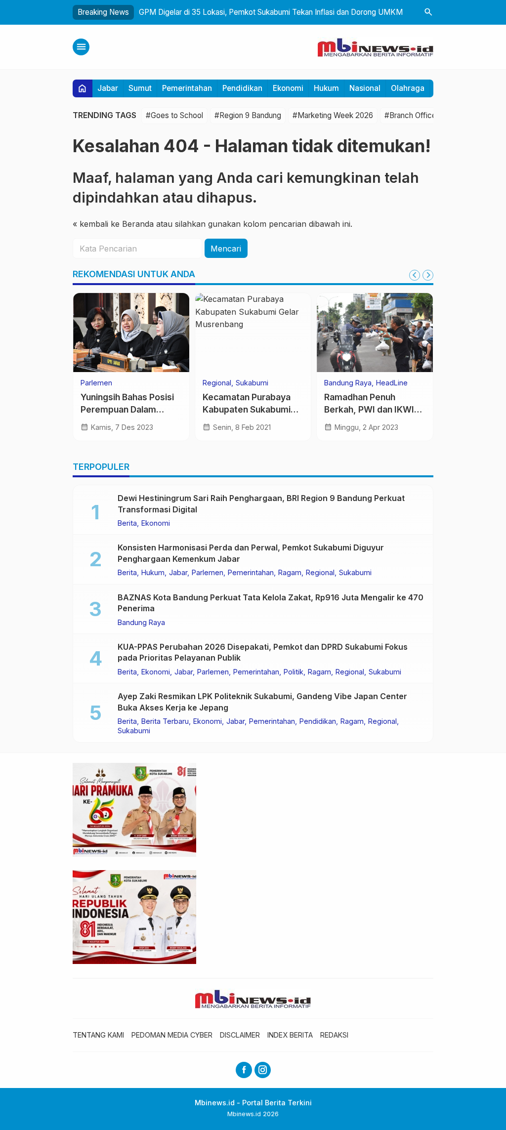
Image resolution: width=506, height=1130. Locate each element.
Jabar (107, 88)
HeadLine (392, 382)
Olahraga (407, 88)
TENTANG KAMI (98, 1035)
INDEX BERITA (290, 1035)
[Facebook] (244, 1070)
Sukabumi (252, 382)
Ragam (289, 572)
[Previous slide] (414, 275)
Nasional (364, 88)
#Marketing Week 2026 (333, 115)
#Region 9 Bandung (247, 115)
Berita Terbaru (165, 721)
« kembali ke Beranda (113, 224)
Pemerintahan (187, 88)
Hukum (326, 88)
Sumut (140, 88)
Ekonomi (288, 88)
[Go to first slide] (427, 275)
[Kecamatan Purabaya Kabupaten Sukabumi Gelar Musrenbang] (253, 332)
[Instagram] (262, 1070)
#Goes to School (174, 115)
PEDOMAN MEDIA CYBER (171, 1035)
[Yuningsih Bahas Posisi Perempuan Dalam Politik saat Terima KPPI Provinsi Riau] (131, 332)
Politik (293, 672)
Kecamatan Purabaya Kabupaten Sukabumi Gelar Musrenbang (247, 409)
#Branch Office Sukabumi (427, 115)
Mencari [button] (226, 248)
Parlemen (96, 382)
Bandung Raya (348, 382)
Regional (217, 382)
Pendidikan (242, 88)
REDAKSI (334, 1035)
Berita (127, 523)
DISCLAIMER (240, 1035)
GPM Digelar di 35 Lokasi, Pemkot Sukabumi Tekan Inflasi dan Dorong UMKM (271, 12)
